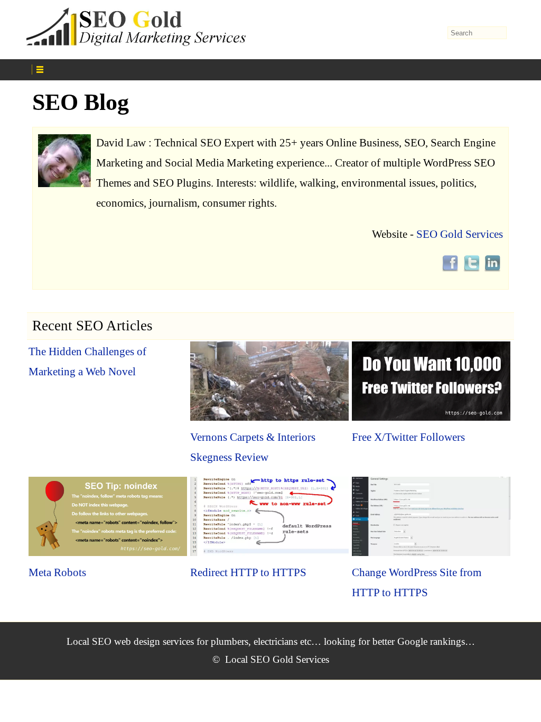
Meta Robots (57, 572)
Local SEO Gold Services (277, 659)
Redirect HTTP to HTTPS (248, 572)
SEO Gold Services (459, 234)
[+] (154, 68)
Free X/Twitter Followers (408, 437)
